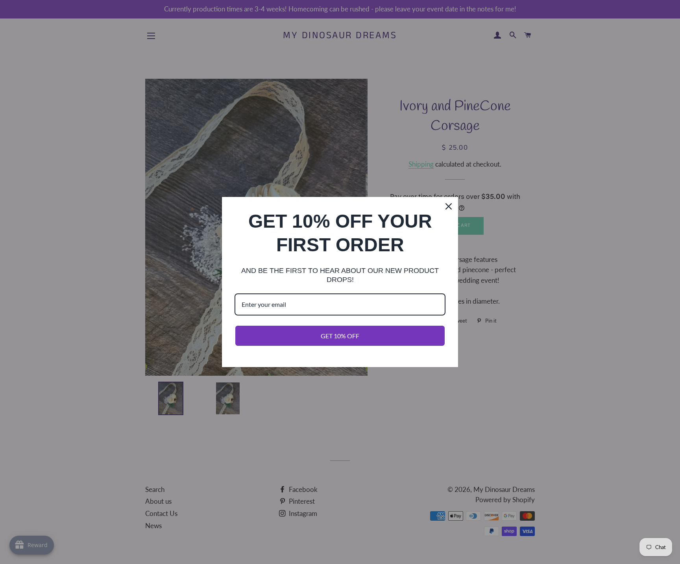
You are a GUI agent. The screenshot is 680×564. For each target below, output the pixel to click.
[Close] (448, 206)
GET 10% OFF (340, 336)
